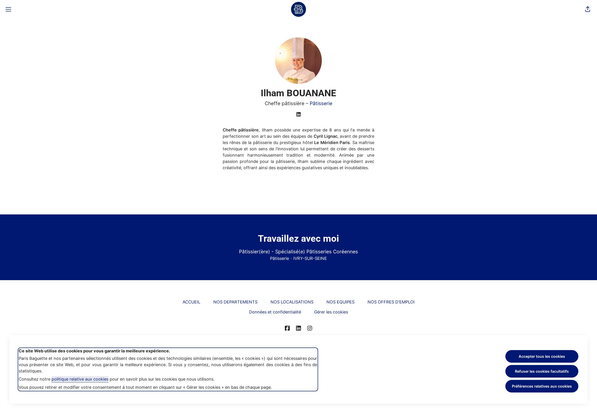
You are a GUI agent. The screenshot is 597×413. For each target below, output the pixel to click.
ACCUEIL (191, 301)
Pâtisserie (321, 103)
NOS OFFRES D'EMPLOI (391, 301)
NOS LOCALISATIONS (292, 301)
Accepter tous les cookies (542, 356)
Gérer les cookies (331, 312)
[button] (587, 9)
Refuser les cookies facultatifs (542, 371)
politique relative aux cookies (80, 379)
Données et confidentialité (275, 312)
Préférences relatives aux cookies (542, 386)
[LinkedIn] (298, 114)
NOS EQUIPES (340, 301)
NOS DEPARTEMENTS (235, 301)
